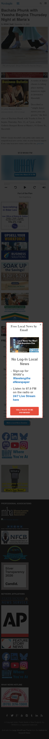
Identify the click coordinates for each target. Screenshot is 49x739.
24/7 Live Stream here (24, 398)
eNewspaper (21, 380)
